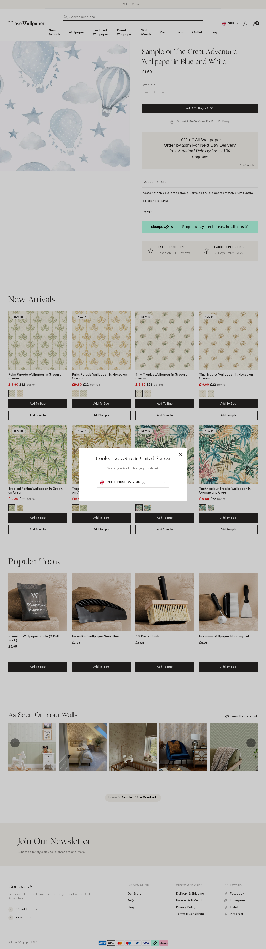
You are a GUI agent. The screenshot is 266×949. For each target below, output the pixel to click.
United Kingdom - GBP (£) (125, 482)
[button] (180, 454)
